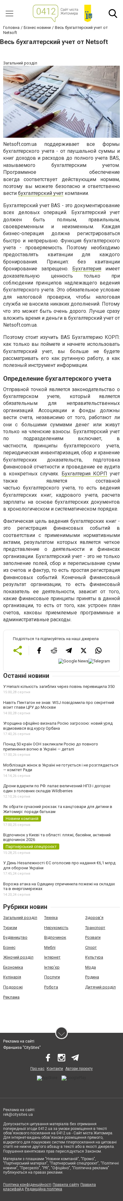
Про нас (37, 1068)
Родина (92, 977)
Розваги (93, 937)
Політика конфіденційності (27, 1184)
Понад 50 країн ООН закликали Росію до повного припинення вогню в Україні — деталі (50, 746)
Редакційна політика (43, 1189)
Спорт (91, 947)
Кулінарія (12, 977)
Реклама (11, 997)
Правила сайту (66, 1184)
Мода (90, 967)
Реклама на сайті (18, 1041)
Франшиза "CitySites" (22, 1047)
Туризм (10, 927)
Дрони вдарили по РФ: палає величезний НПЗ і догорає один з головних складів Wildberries (56, 788)
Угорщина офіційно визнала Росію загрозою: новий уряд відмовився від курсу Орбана (58, 726)
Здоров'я (94, 917)
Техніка (51, 917)
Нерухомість (56, 927)
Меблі (50, 947)
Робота (51, 987)
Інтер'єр (52, 967)
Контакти (55, 1068)
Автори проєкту (79, 1068)
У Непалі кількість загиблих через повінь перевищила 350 (58, 686)
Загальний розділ (20, 917)
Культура (94, 957)
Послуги (52, 977)
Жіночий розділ (18, 957)
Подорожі (13, 987)
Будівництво (15, 937)
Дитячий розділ (100, 987)
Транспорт (95, 927)
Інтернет (52, 957)
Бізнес (9, 947)
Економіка (13, 967)
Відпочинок (55, 937)
